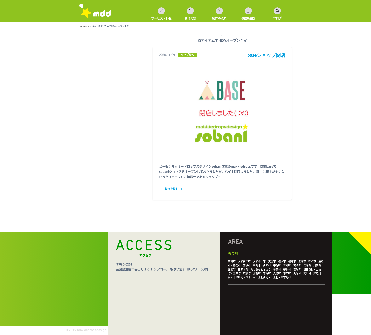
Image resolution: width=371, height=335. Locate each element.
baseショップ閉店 (266, 55)
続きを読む (171, 188)
